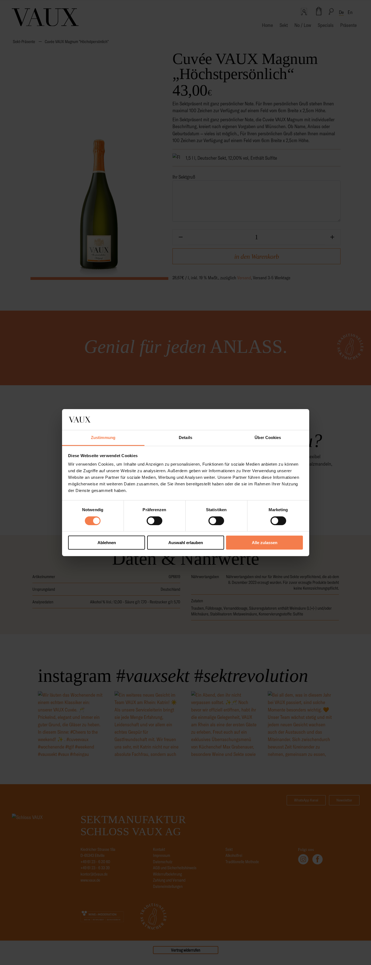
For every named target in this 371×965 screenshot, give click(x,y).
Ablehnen (106, 542)
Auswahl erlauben (185, 542)
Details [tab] (185, 437)
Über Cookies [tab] (268, 437)
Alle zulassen (264, 542)
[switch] (154, 520)
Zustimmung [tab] (103, 437)
